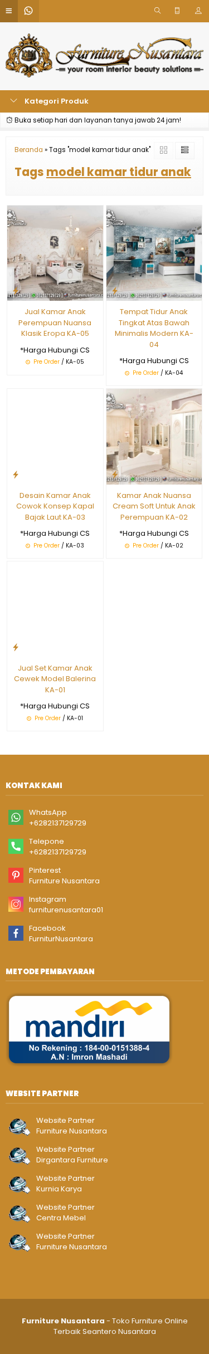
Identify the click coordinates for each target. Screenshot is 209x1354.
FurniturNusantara (61, 938)
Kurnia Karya (59, 1189)
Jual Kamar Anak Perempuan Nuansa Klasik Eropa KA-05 (54, 322)
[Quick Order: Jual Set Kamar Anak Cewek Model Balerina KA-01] (15, 647)
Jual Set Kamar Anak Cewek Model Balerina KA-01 (55, 679)
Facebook (47, 928)
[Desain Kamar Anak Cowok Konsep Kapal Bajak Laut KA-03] (55, 436)
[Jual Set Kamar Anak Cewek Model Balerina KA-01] (55, 609)
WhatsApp (48, 812)
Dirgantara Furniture (72, 1160)
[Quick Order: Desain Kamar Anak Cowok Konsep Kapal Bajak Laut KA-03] (15, 474)
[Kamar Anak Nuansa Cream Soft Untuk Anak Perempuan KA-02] (154, 436)
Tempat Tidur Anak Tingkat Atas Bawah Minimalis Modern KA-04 (154, 328)
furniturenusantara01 (66, 910)
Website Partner (65, 1120)
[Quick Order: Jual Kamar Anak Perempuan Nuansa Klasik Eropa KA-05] (15, 290)
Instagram (47, 899)
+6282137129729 (57, 823)
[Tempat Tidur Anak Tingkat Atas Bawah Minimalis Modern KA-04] (154, 252)
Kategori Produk (56, 101)
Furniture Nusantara (64, 881)
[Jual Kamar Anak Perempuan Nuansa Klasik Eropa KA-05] (55, 252)
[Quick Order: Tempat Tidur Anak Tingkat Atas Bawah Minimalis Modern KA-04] (114, 290)
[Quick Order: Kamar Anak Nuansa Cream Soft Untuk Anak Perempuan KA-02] (114, 474)
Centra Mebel (61, 1218)
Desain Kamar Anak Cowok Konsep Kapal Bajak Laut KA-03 (55, 506)
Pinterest (45, 870)
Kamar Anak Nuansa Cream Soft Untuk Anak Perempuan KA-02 (154, 506)
